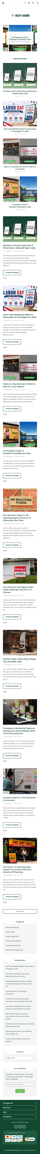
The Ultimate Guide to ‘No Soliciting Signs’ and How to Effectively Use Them (17, 518)
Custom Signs (10, 936)
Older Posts (20, 911)
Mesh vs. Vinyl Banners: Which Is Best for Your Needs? (20, 168)
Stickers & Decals (12, 945)
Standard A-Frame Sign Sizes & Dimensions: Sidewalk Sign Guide (20, 92)
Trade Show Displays (13, 950)
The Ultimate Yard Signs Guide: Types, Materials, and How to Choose (18, 589)
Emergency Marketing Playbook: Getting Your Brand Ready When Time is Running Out (19, 731)
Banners (9, 932)
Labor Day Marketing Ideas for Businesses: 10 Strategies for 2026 (20, 130)
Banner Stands (11, 927)
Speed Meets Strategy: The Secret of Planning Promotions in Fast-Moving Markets (17, 1016)
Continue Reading (12, 272)
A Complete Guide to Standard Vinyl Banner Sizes (20, 38)
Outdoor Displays (12, 941)
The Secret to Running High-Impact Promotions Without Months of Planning (17, 869)
